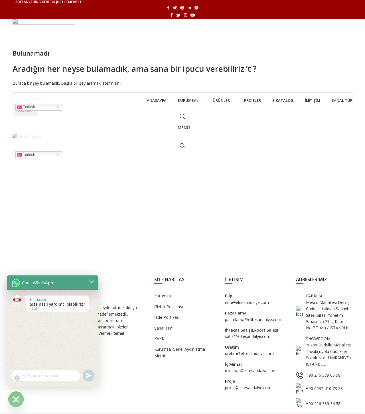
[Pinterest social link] (182, 7)
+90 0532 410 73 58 (324, 388)
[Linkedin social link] (189, 7)
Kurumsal (163, 296)
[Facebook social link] (168, 7)
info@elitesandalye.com (247, 302)
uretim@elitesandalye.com (249, 353)
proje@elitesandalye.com (248, 387)
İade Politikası (167, 317)
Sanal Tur (163, 328)
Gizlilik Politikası (168, 306)
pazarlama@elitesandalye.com (253, 319)
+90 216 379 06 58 (323, 375)
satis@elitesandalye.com (247, 336)
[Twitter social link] (175, 7)
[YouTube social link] (193, 15)
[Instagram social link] (185, 15)
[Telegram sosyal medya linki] (196, 7)
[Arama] (182, 116)
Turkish (28, 107)
